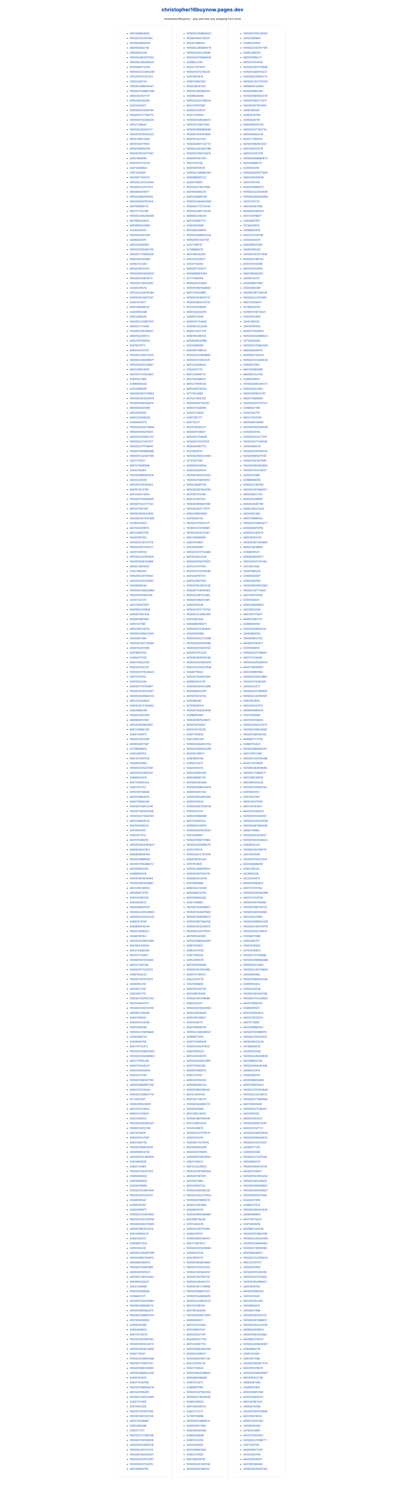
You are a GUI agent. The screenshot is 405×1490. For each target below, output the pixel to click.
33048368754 (138, 1036)
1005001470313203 (198, 1267)
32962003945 (252, 1267)
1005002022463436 (142, 71)
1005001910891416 (141, 595)
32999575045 (195, 316)
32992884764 (251, 633)
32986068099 (252, 479)
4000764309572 (140, 335)
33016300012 (251, 647)
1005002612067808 (198, 796)
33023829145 (251, 431)
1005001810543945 (141, 513)
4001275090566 (140, 465)
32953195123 (251, 868)
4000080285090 (140, 407)
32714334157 (138, 1099)
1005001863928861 (141, 883)
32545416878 (194, 1128)
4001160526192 (196, 1459)
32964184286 (138, 1425)
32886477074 (251, 1204)
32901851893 (251, 700)
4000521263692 (196, 1204)
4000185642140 (139, 47)
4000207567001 (196, 1176)
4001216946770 (196, 374)
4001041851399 (252, 206)
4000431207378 (253, 153)
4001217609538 (196, 383)
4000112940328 (139, 950)
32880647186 (251, 407)
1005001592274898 (198, 52)
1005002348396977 (142, 359)
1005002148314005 (255, 729)
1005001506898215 (141, 1305)
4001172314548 (252, 657)
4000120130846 (139, 791)
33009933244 (138, 52)
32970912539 (138, 681)
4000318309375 (196, 470)
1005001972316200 (198, 71)
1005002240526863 (142, 912)
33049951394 (138, 638)
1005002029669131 (198, 1420)
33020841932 (194, 76)
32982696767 (251, 1075)
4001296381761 (139, 1468)
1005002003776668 (255, 67)
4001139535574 (196, 1406)
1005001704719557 (255, 470)
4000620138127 (196, 110)
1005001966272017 (255, 100)
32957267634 (138, 552)
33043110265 (138, 470)
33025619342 (138, 412)
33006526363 (138, 763)
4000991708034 (196, 350)
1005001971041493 (254, 105)
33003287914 (138, 753)
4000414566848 (196, 815)
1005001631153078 (141, 1464)
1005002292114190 (198, 1228)
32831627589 (251, 1358)
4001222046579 (196, 1056)
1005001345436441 (255, 1180)
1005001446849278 (142, 1387)
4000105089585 (140, 1291)
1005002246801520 (142, 1315)
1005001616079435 (141, 431)
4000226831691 (253, 388)
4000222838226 (140, 417)
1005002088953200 (255, 921)
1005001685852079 (255, 95)
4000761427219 (196, 139)
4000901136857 (196, 431)
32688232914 (251, 1070)
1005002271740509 (255, 441)
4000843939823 (253, 1329)
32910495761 (251, 940)
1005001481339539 (255, 292)
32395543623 (138, 523)
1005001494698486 (142, 451)
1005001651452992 (198, 969)
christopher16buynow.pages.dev (202, 9)
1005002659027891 (198, 1060)
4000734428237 (140, 1065)
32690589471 (194, 1320)
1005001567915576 (198, 873)
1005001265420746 (255, 993)
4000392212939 (196, 888)
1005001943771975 (198, 508)
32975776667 (251, 1022)
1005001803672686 (142, 1348)
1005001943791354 (141, 201)
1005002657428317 (141, 547)
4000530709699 (196, 1151)
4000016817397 (139, 744)
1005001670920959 (198, 1156)
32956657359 (138, 1243)
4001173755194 (252, 888)
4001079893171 (252, 57)
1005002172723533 (198, 206)
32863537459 (194, 950)
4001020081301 (139, 897)
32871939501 (138, 172)
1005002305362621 (142, 1123)
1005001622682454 (255, 1176)
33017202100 (194, 163)
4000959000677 (253, 556)
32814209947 (194, 835)
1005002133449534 (255, 359)
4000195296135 (196, 335)
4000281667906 (253, 1392)
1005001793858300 (142, 499)
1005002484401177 (198, 1281)
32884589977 (138, 1209)
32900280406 (252, 580)
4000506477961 (196, 1425)
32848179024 (194, 671)
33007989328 (251, 571)
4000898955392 (196, 273)
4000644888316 (253, 710)
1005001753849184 (198, 590)
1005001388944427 (142, 86)
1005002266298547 (198, 1032)
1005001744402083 (198, 676)
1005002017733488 (198, 552)
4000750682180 (140, 801)
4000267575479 (140, 163)
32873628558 (251, 1224)
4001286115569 (196, 993)
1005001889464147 (255, 748)
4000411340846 (196, 407)
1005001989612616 (141, 1147)
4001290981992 (253, 671)
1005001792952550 (142, 998)
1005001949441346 (255, 1065)
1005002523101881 (255, 297)
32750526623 (251, 950)
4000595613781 (253, 494)
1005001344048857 (198, 907)
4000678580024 (253, 1291)
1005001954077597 (141, 153)
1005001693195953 (141, 1257)
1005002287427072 (255, 724)
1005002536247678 (255, 926)
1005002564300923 (142, 844)
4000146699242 (140, 307)
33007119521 (137, 1353)
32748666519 (194, 249)
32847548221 (194, 1161)
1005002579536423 (142, 671)
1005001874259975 (198, 926)
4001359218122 (252, 1416)
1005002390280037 (142, 62)
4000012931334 (196, 791)
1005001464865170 (198, 1104)
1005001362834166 (141, 811)
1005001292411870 (198, 1046)
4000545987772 (196, 446)
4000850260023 (253, 211)
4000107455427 (253, 1118)
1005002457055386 (142, 518)
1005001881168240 (198, 1089)
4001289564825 (140, 33)
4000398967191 (196, 777)
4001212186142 (195, 1305)
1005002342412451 (255, 1142)
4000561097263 (196, 158)
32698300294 (252, 1425)
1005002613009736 (142, 1444)
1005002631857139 (198, 1358)
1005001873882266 (255, 1233)
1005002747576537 (198, 1132)
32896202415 (138, 239)
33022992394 (195, 739)
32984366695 (252, 1214)
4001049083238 (253, 134)
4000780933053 (253, 1084)
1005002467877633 (142, 57)
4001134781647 (252, 806)
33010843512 (251, 791)
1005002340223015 (142, 355)
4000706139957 (196, 1017)
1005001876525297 (142, 691)
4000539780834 (140, 340)
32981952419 (138, 983)
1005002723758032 (255, 1257)
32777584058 (194, 278)
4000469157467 (253, 244)
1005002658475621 (198, 561)
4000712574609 (253, 763)
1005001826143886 (141, 561)
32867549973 (138, 734)
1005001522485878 (142, 1156)
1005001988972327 (198, 1291)
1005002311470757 (141, 441)
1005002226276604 (255, 969)
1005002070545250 (142, 916)
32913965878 (138, 1161)
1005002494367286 (198, 148)
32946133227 (251, 278)
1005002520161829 (141, 556)
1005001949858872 (198, 916)
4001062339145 (139, 945)
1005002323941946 (255, 191)
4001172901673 (195, 1243)
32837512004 (194, 263)
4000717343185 (139, 1382)
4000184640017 (253, 1252)
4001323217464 (196, 1324)
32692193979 (138, 1377)
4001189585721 (139, 206)
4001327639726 (139, 758)
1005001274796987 (198, 527)
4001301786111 (195, 753)
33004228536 (252, 988)
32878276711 (138, 345)
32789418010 (251, 225)
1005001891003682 (255, 1334)
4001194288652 (196, 379)
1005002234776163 (198, 931)
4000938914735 (140, 1151)
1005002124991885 (141, 1267)
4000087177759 (253, 739)
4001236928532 (140, 820)
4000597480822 (253, 883)
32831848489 (194, 345)
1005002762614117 (141, 129)
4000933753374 (196, 652)
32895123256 (194, 1440)
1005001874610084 (141, 878)
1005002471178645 (141, 446)
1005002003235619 (142, 398)
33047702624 (194, 1368)
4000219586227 (140, 931)
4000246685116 (196, 484)
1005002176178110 (197, 1142)
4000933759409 (196, 436)
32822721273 (194, 1411)
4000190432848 (140, 100)
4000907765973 (140, 177)
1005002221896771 (255, 1440)
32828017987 (251, 364)
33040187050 (138, 537)
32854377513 (138, 835)
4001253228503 (196, 1166)
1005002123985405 (198, 614)
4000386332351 (196, 892)
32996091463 (194, 715)
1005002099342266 (198, 748)
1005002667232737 (198, 143)
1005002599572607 (198, 1315)
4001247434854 (253, 268)
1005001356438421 (141, 331)
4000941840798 (253, 503)
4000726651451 (196, 81)
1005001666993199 (198, 503)
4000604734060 (253, 86)
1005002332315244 (142, 182)
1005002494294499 (255, 892)
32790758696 (194, 1416)
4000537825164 (140, 739)
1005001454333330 (255, 1324)
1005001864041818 (141, 196)
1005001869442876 (142, 475)
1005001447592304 (198, 1392)
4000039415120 (139, 268)
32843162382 (251, 513)
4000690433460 (140, 225)
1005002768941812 (198, 479)
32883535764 (251, 114)
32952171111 (137, 1430)
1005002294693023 (198, 33)
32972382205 (195, 1224)
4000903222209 (196, 326)
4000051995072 (196, 1070)
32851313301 (194, 1075)
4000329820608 (196, 513)
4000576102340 (253, 1420)
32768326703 (251, 307)
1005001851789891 (254, 902)
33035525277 (251, 686)
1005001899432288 (255, 979)
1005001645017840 (255, 1195)
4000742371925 (253, 801)
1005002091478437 (255, 931)
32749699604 (138, 748)
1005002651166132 (198, 1468)
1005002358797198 (255, 47)
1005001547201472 (141, 76)
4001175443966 (196, 292)
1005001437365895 (255, 691)
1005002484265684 (255, 196)
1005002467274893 (142, 393)
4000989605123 (196, 177)
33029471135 (138, 988)
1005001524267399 (142, 455)
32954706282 (251, 945)
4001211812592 (252, 417)
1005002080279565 (142, 1224)
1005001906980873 (255, 158)
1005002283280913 (255, 662)
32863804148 (194, 758)
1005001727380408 (142, 1435)
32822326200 (138, 479)
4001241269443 (196, 364)
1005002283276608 (142, 427)
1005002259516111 (141, 278)
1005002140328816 (141, 1440)
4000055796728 (253, 259)
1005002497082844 (198, 1171)
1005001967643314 (141, 1228)
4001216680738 (139, 729)
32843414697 (194, 542)
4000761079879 (253, 1368)
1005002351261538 (198, 1464)
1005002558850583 (142, 1051)
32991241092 (251, 1353)
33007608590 (138, 1027)
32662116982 (251, 830)
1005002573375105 (255, 1156)
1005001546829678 (198, 1296)
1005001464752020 (198, 475)
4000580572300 (140, 67)
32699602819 (251, 230)
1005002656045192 (198, 647)
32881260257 (138, 1238)
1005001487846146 (198, 1118)
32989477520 (138, 657)
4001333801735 (196, 1344)
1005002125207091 (141, 767)
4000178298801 (139, 1420)
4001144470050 (253, 595)
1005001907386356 (198, 921)
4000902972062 (253, 964)
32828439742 (194, 1209)
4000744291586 (139, 647)
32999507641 (251, 1387)
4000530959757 (253, 1396)
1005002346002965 (142, 590)
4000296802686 (253, 1080)
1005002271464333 (142, 815)
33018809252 (251, 1305)
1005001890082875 (142, 1310)
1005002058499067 (255, 1372)
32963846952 (138, 1329)
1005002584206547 (255, 1190)
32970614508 (251, 854)
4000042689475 (253, 187)
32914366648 (138, 388)
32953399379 (195, 959)
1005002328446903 (142, 1056)
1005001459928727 (198, 297)
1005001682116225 (198, 38)
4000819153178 (195, 681)
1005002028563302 (198, 1008)
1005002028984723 (142, 696)
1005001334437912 (141, 1171)
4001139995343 (139, 782)
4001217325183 (139, 964)
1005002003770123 (255, 403)
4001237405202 (196, 398)
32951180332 (251, 321)
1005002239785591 (255, 696)
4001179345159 (195, 1065)
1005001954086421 (255, 1281)
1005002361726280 (142, 643)
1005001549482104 (255, 787)
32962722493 (138, 263)
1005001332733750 (198, 609)
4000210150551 (196, 724)
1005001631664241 (141, 772)
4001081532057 (139, 1281)
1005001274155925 (141, 484)
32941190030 (138, 1017)
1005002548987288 (142, 91)
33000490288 (252, 287)
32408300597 (251, 575)
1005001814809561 (141, 724)
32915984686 (194, 883)
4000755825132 (140, 662)
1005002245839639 (255, 1056)
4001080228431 (139, 220)
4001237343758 (253, 897)
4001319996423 (253, 518)
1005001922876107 (255, 835)
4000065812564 (196, 691)
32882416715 (194, 1233)
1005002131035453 (255, 1036)
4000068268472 (196, 623)
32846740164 (138, 936)
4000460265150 (196, 1084)
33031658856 (194, 983)
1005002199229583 (255, 33)
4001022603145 (196, 580)
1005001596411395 (198, 599)
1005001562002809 (255, 465)
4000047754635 (196, 321)
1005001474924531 (198, 359)
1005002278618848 (142, 1032)
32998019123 (251, 552)
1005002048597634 (255, 1132)
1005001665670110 (254, 455)
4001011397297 (139, 508)
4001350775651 (252, 614)
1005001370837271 (198, 523)
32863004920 (138, 1176)
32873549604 (138, 167)
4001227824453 (253, 1435)
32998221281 (194, 62)
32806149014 (251, 379)
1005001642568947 (198, 1372)
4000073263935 (253, 331)
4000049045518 (140, 907)
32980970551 (251, 1008)
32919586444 (138, 585)
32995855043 (138, 383)
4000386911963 (253, 283)
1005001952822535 (198, 585)
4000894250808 (140, 609)
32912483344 (194, 619)
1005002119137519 (197, 441)
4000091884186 (253, 91)
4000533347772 (253, 1128)
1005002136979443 (142, 1276)
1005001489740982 (255, 912)
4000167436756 (196, 988)
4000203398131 (196, 1353)
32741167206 (194, 460)
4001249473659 (140, 494)
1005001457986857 (255, 1320)
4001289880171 (252, 163)
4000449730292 (196, 388)
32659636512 (138, 902)
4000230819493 (196, 1012)
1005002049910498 (142, 1358)
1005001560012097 (255, 1123)
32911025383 (251, 796)
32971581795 (251, 1444)
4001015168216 (139, 839)
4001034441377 (139, 1003)
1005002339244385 (255, 1238)
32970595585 (251, 326)
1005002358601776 (142, 1094)
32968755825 (251, 744)
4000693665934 (140, 43)
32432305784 (251, 1454)
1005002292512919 (141, 1008)
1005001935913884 (255, 676)
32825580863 (252, 38)
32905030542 (195, 801)
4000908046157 (253, 350)
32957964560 (138, 158)
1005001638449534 (255, 1137)
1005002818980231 (198, 1200)
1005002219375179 (141, 542)
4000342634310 (196, 311)
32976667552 (138, 652)
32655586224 (195, 1051)
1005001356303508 (198, 710)
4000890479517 (139, 191)
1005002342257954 (198, 1195)
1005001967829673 (198, 720)
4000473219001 (139, 1113)
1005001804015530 (255, 1166)
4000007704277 (196, 268)
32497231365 (138, 1401)
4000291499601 (253, 499)
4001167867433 (252, 1401)
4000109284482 (196, 1430)
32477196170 (194, 244)
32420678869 (138, 1185)
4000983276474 (253, 1339)
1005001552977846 (255, 254)
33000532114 (194, 811)
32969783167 (138, 1204)
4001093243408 (196, 782)
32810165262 (251, 1113)
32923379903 (195, 114)
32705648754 (194, 705)
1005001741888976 (255, 1032)
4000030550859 (140, 1070)
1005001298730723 (255, 907)
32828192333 (194, 767)
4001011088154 (195, 43)
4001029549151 (252, 1459)
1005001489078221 (255, 71)
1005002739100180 (255, 1248)
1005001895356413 (198, 1238)
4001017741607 (139, 955)
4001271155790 (139, 211)
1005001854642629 (142, 273)
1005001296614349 (141, 633)
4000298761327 (196, 86)
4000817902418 (139, 614)
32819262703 (194, 518)
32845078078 (138, 287)
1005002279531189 (198, 187)
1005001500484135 (141, 249)
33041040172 (194, 1022)
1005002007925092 (198, 489)
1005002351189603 (255, 652)
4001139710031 (252, 1219)
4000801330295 (140, 1012)
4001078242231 (196, 427)
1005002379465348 (255, 345)
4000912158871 (252, 1171)
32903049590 (195, 225)
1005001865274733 (198, 302)
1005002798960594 (198, 172)
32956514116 (251, 167)
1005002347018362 (142, 580)
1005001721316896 (254, 955)
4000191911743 (252, 537)
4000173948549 (196, 1041)
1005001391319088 (198, 998)
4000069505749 (253, 124)
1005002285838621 (255, 1185)
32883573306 (138, 921)
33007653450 (251, 316)
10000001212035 (196, 878)
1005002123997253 (142, 321)
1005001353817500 (141, 1411)
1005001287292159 (141, 1416)
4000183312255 (139, 667)
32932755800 (195, 412)
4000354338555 (253, 811)
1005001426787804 (198, 134)
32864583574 (138, 422)
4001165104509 (196, 1310)
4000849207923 (140, 849)
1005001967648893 (198, 287)
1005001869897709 (142, 1084)
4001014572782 (139, 489)
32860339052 (195, 1401)
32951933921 (251, 599)
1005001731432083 (141, 374)
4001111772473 (139, 1046)
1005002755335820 (255, 998)
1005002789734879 (198, 153)
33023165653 (138, 1118)
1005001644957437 (141, 297)
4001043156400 (139, 1392)
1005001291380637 (255, 489)
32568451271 (138, 1296)
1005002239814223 (198, 1300)
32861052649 (251, 1151)
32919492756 (138, 1041)
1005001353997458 (142, 1190)
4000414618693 (253, 547)
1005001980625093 (198, 940)
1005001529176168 (141, 575)
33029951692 (251, 974)
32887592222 (138, 974)
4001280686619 (253, 864)
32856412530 (194, 1252)
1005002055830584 (198, 1248)
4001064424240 (253, 782)
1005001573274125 (141, 969)
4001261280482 (253, 1464)
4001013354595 (253, 62)
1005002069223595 (198, 455)
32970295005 (251, 715)
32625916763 (251, 1286)
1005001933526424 (255, 839)
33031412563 (251, 1296)
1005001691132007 (198, 403)
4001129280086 (253, 369)
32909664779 (251, 1348)
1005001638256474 (142, 403)
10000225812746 (140, 1128)
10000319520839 (140, 1104)
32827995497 (138, 571)
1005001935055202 (142, 134)
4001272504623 (140, 700)
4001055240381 (196, 936)
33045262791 (251, 412)
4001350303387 (253, 1300)
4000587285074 (253, 532)
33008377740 (251, 1147)
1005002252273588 (198, 638)
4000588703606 (253, 422)
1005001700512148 (141, 806)
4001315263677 (196, 259)
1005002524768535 (198, 100)
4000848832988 (196, 340)
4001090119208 (196, 1219)
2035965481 (194, 700)
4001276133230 (196, 729)
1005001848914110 (254, 628)
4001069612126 (252, 1060)
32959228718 (251, 119)
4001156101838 (252, 1104)
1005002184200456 (142, 215)
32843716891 (194, 182)
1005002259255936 (198, 667)
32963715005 (194, 1454)
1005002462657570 (255, 1363)
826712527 (193, 422)
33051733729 (138, 599)
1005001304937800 (198, 912)
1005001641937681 (254, 460)
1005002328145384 (142, 292)
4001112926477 (252, 302)
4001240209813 (139, 527)
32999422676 (138, 777)
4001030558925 (253, 720)
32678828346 (251, 609)
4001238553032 (140, 369)
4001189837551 (195, 1329)
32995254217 (194, 763)
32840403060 (195, 1108)
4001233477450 (196, 566)
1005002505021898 (198, 686)
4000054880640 (140, 859)
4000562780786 (253, 484)
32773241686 (194, 393)
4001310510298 (252, 263)
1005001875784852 (142, 705)
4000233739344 (140, 1089)
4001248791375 (196, 575)
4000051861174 (252, 619)
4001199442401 (196, 254)
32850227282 (138, 1075)
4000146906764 (196, 1027)
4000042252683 (196, 283)
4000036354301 (196, 859)
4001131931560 (195, 105)
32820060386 (138, 311)
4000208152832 (196, 1080)
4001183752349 (196, 494)
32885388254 (252, 52)
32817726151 (137, 460)
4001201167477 (252, 1262)
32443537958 (251, 1200)
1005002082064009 (255, 427)
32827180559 (194, 955)
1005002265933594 (255, 820)
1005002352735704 (255, 81)
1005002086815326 (198, 235)
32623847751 (138, 993)
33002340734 (138, 81)
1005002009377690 (255, 172)
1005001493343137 (255, 1315)
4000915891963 (139, 619)
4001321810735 (195, 1363)
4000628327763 (196, 1339)
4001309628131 (139, 1233)
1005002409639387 (255, 1344)
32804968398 (138, 710)
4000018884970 (140, 796)
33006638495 (195, 95)
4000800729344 (253, 355)
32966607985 (195, 1387)
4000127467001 (196, 499)
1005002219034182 (141, 283)
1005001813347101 (197, 239)
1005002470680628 (198, 57)
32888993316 (138, 873)
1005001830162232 (198, 1190)
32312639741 (194, 451)
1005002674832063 (255, 585)
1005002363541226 (255, 1209)
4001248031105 (139, 532)
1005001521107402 (141, 38)
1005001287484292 (142, 1339)
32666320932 (252, 43)
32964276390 (251, 1406)
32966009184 (251, 623)
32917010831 (194, 864)
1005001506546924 (198, 119)
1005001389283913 (198, 868)
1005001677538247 (255, 1108)
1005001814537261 (198, 532)
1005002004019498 (198, 643)
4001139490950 (196, 537)
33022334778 (194, 979)
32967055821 (194, 945)
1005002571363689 (255, 1099)
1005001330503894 (142, 1300)
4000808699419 (140, 854)
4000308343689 (140, 259)
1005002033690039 (198, 662)
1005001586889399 (198, 129)
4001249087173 (196, 220)
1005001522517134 (141, 503)
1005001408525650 (142, 1368)
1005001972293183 (255, 1272)
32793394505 (251, 340)
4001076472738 (253, 1377)
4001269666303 (253, 1027)
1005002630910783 (255, 1468)
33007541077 (138, 302)
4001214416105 (195, 1094)
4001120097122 (195, 1185)
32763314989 (251, 1430)
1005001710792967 (141, 686)
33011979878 (138, 1132)
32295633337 (138, 230)
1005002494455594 (198, 201)
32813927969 (194, 1180)
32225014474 (251, 878)
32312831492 (251, 566)
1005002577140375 (141, 114)
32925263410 (194, 1137)
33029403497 (195, 547)
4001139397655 (139, 604)
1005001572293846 (198, 571)
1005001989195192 (255, 734)
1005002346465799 (142, 1252)
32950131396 (251, 475)
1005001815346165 (255, 815)
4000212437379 (196, 331)
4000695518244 (140, 926)
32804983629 (138, 1180)
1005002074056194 (142, 110)
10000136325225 (253, 508)
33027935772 (194, 1257)
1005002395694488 (255, 959)
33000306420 (252, 249)
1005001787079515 (141, 979)
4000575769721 (196, 974)
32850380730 (138, 1142)
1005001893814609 (198, 1262)
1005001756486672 (142, 864)
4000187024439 (140, 1022)
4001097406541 (139, 825)
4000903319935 (196, 825)
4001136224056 (196, 1113)
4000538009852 (253, 604)
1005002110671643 (198, 124)
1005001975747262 (255, 561)
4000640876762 (253, 527)
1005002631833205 (198, 830)
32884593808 (195, 1435)
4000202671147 (196, 1334)
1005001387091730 (198, 1276)
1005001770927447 (141, 1363)
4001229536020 (140, 888)
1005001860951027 (255, 143)
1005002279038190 (198, 1396)
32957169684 (194, 902)
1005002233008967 (198, 355)
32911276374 (194, 849)
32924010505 (194, 1444)
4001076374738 (196, 696)
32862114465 (138, 1166)
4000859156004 (196, 465)
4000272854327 (140, 566)
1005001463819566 (255, 767)
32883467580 (251, 1382)
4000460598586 (196, 1377)
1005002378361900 (142, 1214)
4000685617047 (139, 720)
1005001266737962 (198, 839)
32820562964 (195, 633)
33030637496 (251, 1310)
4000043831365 (140, 715)
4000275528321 (253, 1017)
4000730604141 (253, 1003)
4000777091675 (253, 139)
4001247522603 (140, 1108)
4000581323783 (253, 374)
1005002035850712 (255, 76)
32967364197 (251, 110)
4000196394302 (253, 273)
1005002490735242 (198, 211)
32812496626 (138, 316)
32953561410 (138, 1248)
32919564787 (138, 830)
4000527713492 (139, 326)
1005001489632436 (142, 1372)
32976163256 (138, 1406)
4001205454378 (253, 148)
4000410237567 (139, 1137)
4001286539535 (253, 777)
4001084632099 (196, 1147)
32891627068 (138, 379)
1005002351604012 (198, 1272)
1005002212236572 (255, 1094)
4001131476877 (252, 215)
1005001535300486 (255, 758)
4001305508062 (140, 1320)
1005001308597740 (141, 1080)
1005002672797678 (198, 854)
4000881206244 (196, 215)
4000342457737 (140, 95)
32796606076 (251, 1046)
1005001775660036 (142, 254)
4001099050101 (139, 868)
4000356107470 (253, 705)
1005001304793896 (255, 1411)
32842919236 (194, 604)
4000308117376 (252, 1449)
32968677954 (194, 1036)
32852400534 (252, 446)
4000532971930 (140, 143)
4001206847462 (196, 1449)
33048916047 (138, 1200)
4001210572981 (252, 753)
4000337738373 (196, 1099)
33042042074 (251, 239)
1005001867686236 (255, 825)
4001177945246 (139, 1060)
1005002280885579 (198, 47)
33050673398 (251, 936)
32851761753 (138, 787)
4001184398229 (196, 191)
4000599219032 (140, 628)
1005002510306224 (142, 119)
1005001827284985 (255, 542)
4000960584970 (140, 1262)
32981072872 (194, 1382)
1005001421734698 (198, 1286)
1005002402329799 (142, 1219)
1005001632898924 (255, 335)
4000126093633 (253, 1012)
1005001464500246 (198, 657)
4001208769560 (196, 964)
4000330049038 (253, 177)
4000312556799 (253, 235)
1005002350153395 (142, 1396)
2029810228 (251, 873)
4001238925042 (196, 1123)
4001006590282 (196, 897)
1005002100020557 (142, 1454)
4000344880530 (196, 196)
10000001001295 (140, 235)
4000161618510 (195, 167)
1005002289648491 (255, 1243)
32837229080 (138, 1286)
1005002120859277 (255, 523)
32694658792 (251, 1161)
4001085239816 (196, 230)
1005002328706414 (255, 451)
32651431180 (138, 623)
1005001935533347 (255, 859)
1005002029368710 (198, 844)
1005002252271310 (255, 436)
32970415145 (138, 676)
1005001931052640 (141, 959)
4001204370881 (253, 916)
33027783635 (194, 734)
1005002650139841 (141, 364)
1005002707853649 (255, 1089)
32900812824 (251, 983)
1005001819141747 (254, 393)
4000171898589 (253, 398)
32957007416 (251, 182)
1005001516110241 (254, 311)
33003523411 (194, 1003)
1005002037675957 (142, 1459)
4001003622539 (196, 556)
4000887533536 (253, 1228)
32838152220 (251, 844)
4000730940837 (253, 667)
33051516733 (251, 201)
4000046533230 (253, 1041)
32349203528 (252, 1051)
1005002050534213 (142, 1344)
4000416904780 (196, 772)
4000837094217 (253, 643)
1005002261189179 (254, 849)
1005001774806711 (254, 772)
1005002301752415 (141, 1449)
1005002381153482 (198, 595)
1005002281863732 (142, 436)
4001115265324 (196, 820)
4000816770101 (139, 892)
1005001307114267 (254, 590)
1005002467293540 (198, 806)
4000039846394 (140, 148)
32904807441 (251, 220)
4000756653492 (140, 139)
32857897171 (194, 417)
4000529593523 (140, 1272)
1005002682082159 (198, 1348)
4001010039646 (196, 307)
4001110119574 (138, 1334)
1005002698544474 (198, 787)
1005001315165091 (254, 681)
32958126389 (138, 1324)
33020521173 (194, 369)
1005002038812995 (142, 940)
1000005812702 (253, 638)
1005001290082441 (198, 91)
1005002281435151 (141, 1195)
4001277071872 (195, 67)
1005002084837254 (198, 744)
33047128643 (138, 124)
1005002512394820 (198, 628)
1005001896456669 (198, 1214)
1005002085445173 (255, 383)
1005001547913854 (255, 1276)
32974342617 (138, 105)
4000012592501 (139, 350)
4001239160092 (139, 244)
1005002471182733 (255, 129)
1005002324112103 (141, 187)
